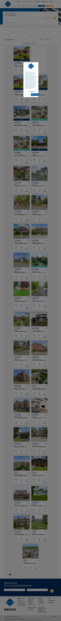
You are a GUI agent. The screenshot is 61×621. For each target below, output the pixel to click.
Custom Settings (32, 91)
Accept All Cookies (35, 94)
